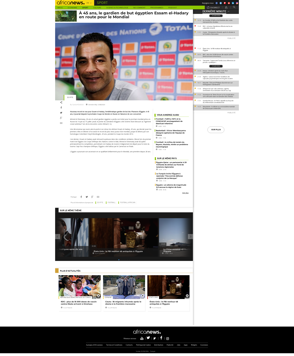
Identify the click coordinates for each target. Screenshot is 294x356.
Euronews (204, 345)
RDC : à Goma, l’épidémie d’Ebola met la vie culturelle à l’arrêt (217, 27)
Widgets (194, 345)
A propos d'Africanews (94, 345)
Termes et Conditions (114, 345)
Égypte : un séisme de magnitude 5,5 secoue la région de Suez (171, 186)
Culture (97, 8)
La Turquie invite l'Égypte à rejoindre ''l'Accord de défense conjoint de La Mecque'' (169, 176)
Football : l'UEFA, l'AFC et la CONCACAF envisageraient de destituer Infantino (169, 121)
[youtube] (142, 338)
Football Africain (127, 202)
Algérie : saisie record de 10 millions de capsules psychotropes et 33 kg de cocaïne (218, 77)
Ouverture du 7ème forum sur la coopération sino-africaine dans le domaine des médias (218, 95)
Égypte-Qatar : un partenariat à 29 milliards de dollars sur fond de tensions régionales (171, 164)
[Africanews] (70, 2)
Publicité (170, 345)
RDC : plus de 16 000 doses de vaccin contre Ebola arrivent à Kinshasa (218, 55)
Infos (60, 8)
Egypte (70, 97)
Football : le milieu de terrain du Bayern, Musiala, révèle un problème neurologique (172, 144)
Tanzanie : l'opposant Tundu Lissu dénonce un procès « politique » (219, 61)
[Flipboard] (155, 338)
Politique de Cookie (143, 345)
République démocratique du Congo (75, 297)
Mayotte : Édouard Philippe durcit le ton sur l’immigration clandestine (218, 83)
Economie (72, 8)
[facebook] (161, 338)
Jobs (178, 345)
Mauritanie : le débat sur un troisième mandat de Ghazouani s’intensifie (219, 107)
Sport (85, 8)
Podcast (172, 8)
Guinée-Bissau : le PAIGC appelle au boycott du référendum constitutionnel (218, 101)
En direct (215, 8)
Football (112, 202)
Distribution (158, 345)
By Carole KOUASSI (77, 105)
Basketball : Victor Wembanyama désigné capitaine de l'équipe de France (171, 132)
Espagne (108, 297)
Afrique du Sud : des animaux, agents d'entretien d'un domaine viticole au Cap (217, 89)
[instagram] (168, 338)
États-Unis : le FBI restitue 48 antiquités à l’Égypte (217, 49)
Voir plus (216, 130)
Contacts (129, 345)
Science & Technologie (117, 8)
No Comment (139, 8)
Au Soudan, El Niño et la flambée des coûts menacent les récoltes (218, 21)
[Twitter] (148, 338)
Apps (186, 345)
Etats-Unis (153, 297)
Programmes (156, 8)
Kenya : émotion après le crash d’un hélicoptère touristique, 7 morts (215, 71)
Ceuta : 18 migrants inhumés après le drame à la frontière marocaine (219, 33)
